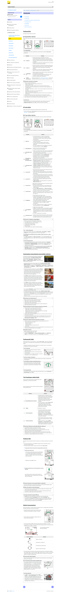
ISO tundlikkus (11, 45)
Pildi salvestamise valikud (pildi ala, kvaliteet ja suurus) (14, 36)
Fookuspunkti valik (28, 21)
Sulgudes (10, 50)
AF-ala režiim (27, 18)
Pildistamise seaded (33, 10)
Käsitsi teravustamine (28, 26)
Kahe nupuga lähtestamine (13, 57)
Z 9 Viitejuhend (28, 10)
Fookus (10, 38)
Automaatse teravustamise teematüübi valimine (32, 20)
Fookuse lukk (27, 25)
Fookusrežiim (27, 16)
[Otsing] (21, 16)
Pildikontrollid (11, 52)
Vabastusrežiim (11, 43)
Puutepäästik (27, 23)
